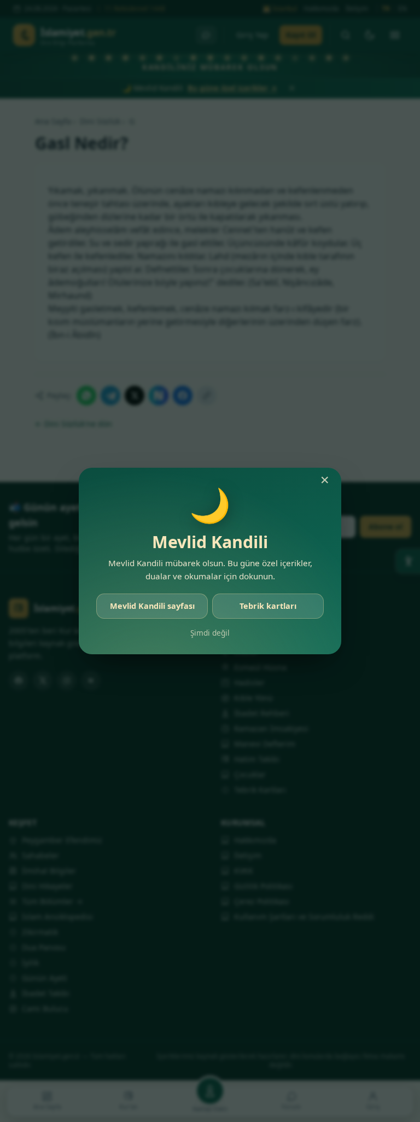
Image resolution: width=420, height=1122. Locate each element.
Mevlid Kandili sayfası (152, 606)
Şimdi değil (210, 632)
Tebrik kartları (268, 606)
